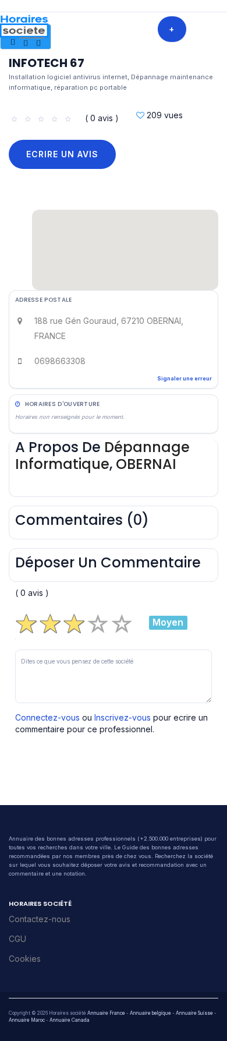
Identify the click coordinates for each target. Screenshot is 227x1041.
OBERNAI (146, 464)
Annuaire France (106, 1013)
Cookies (25, 959)
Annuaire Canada (69, 1020)
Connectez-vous (47, 717)
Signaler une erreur (184, 378)
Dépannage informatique (102, 455)
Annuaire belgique (150, 1013)
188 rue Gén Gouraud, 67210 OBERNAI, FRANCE (108, 328)
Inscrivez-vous (122, 717)
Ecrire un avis (62, 154)
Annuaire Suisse (194, 1013)
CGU (17, 939)
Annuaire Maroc (27, 1020)
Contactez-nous (39, 919)
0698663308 (60, 361)
